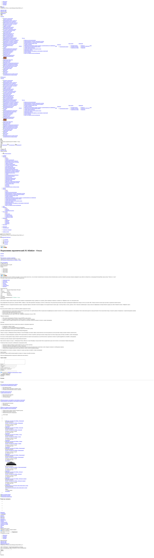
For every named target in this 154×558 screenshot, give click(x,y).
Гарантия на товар (4, 524)
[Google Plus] (6, 247)
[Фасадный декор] (11, 60)
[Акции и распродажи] (11, 18)
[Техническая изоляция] (11, 50)
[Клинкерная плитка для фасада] (11, 20)
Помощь (2, 520)
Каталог (7, 158)
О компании (3, 513)
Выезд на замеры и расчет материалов (8, 408)
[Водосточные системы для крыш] (11, 22)
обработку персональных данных (15, 372)
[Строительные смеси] (11, 67)
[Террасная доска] (11, 53)
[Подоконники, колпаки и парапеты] (11, 40)
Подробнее (7, 426)
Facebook (5, 2)
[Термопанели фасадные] (11, 58)
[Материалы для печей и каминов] (11, 42)
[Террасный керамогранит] (11, 55)
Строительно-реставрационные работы (8, 385)
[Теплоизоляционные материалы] (11, 48)
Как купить (7, 213)
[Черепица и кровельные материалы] (11, 63)
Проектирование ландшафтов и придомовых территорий (12, 401)
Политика (2, 518)
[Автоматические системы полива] (11, 73)
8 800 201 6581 (3, 10)
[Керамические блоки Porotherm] (11, 37)
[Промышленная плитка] (11, 44)
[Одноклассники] (4, 247)
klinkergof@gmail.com (6, 237)
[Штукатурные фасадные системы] (11, 65)
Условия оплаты (3, 522)
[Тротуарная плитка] (11, 31)
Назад (6, 157)
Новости (2, 515)
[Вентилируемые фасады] (11, 33)
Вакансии (2, 516)
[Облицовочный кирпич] (11, 27)
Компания (7, 220)
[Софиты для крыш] (11, 25)
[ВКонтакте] (1, 247)
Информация (3, 519)
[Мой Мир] (5, 247)
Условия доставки (4, 523)
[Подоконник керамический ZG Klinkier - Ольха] (10, 260)
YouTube (4, 4)
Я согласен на (12, 372)
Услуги (6, 191)
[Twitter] (2, 247)
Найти (2, 550)
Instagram (5, 3)
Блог (1, 526)
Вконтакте (5, 1)
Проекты (7, 209)
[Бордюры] (11, 69)
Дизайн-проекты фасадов (5, 392)
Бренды (2, 527)
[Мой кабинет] (1, 139)
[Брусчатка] (11, 71)
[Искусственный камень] (11, 35)
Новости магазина (5, 530)
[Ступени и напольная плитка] (11, 29)
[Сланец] (11, 46)
